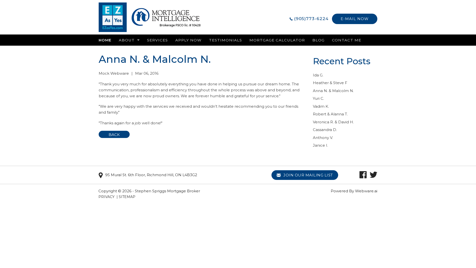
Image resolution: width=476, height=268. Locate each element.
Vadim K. (321, 106)
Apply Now (188, 40)
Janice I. (320, 145)
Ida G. (318, 75)
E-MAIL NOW (355, 18)
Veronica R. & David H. (333, 122)
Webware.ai (366, 191)
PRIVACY (106, 197)
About (127, 40)
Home (105, 40)
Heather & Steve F (330, 82)
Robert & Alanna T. (330, 114)
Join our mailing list (307, 175)
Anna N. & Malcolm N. (333, 90)
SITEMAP (127, 197)
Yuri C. (318, 98)
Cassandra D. (325, 129)
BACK (114, 134)
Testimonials (225, 40)
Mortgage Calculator (277, 40)
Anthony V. (323, 137)
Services (157, 40)
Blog (318, 40)
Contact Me (346, 40)
